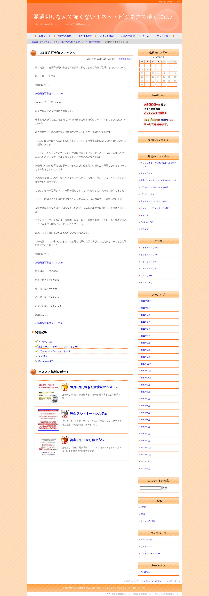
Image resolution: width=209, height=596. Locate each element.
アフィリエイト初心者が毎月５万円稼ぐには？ (158, 165)
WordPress (145, 572)
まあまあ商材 (85, 36)
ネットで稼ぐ (163, 36)
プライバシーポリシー (150, 553)
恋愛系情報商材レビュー (143, 594)
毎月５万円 (44, 36)
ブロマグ (144, 229)
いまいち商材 (107, 36)
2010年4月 (145, 420)
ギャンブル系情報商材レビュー (167, 594)
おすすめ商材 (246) (149, 247)
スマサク (43, 356)
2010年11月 (146, 371)
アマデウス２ (45, 342)
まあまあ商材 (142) (149, 254)
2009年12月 (146, 448)
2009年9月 (145, 468)
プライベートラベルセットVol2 (54, 351)
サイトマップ (146, 546)
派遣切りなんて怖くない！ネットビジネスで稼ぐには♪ (102, 17)
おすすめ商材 (64, 36)
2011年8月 (145, 308)
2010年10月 (146, 378)
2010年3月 (145, 427)
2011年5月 (145, 329)
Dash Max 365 (45, 361)
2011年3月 (145, 343)
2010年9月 (145, 385)
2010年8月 (145, 392)
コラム (145, 36)
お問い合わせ (146, 539)
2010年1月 (145, 441)
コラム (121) (146, 275)
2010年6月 (145, 406)
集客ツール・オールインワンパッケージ (59, 346)
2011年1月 (145, 357)
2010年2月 (145, 434)
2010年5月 (145, 413)
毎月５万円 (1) (147, 282)
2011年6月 (145, 322)
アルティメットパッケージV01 (154, 201)
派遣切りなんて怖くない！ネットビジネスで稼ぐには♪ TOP (58, 42)
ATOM (143, 507)
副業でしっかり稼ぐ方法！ (88, 440)
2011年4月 (145, 336)
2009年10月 (146, 461)
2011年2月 (145, 350)
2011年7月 (145, 315)
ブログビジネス (147, 194)
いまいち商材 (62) (148, 262)
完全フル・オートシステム (88, 413)
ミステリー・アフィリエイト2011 (156, 208)
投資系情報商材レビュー (122, 594)
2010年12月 (146, 364)
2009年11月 (146, 455)
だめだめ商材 (128, 36)
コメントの (148, 521)
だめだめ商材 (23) (148, 268)
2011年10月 (146, 301)
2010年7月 (145, 399)
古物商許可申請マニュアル (49, 93)
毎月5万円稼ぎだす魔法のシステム (94, 387)
